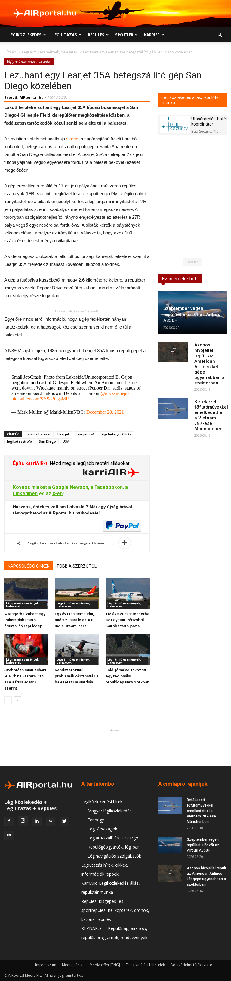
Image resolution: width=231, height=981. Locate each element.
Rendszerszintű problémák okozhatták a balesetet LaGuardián (76, 676)
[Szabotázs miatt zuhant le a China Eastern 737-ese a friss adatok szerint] (26, 649)
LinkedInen (25, 493)
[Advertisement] (115, 747)
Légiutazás (64, 34)
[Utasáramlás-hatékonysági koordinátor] (175, 124)
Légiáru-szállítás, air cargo (113, 838)
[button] (219, 35)
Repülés (96, 34)
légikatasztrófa (19, 441)
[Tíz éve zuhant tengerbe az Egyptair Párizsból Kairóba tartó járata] (128, 593)
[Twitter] (64, 821)
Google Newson (70, 487)
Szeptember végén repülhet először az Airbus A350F (191, 314)
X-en (57, 493)
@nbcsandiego (114, 393)
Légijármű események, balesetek (49, 52)
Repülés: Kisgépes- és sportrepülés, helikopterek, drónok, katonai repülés (115, 910)
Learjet (63, 434)
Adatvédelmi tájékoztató (191, 964)
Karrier (152, 34)
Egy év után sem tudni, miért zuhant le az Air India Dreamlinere (74, 620)
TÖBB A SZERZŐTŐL (77, 566)
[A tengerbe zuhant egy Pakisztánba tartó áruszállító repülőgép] (26, 593)
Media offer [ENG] (105, 964)
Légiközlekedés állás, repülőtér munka (191, 100)
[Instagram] (23, 821)
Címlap (10, 52)
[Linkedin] (37, 821)
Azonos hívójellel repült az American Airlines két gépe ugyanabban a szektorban (209, 364)
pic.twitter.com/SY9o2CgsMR (40, 398)
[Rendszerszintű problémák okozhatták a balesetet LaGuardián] (77, 649)
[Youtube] (9, 835)
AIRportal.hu (32, 97)
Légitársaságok (102, 829)
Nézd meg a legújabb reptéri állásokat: (89, 463)
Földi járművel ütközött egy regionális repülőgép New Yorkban (127, 676)
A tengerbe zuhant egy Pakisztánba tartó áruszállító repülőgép (24, 620)
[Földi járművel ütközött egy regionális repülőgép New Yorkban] (128, 649)
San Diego (47, 441)
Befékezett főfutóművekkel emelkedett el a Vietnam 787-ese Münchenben (211, 415)
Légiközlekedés (25, 34)
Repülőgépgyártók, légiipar (113, 847)
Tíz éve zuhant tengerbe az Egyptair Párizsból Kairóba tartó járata (127, 620)
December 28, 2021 (105, 412)
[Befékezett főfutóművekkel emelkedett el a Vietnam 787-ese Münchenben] (173, 408)
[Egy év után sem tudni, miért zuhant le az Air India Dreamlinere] (77, 593)
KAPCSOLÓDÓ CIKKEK (28, 566)
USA (66, 441)
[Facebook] (9, 821)
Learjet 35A (85, 434)
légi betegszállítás (116, 434)
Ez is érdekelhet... (180, 279)
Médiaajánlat (73, 964)
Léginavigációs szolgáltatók (114, 856)
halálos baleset (38, 434)
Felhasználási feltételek (145, 964)
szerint (72, 138)
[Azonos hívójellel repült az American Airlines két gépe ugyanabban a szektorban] (173, 352)
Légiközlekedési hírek (101, 801)
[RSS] (50, 821)
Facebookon (108, 487)
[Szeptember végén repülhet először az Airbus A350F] (170, 845)
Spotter (124, 34)
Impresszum (45, 964)
